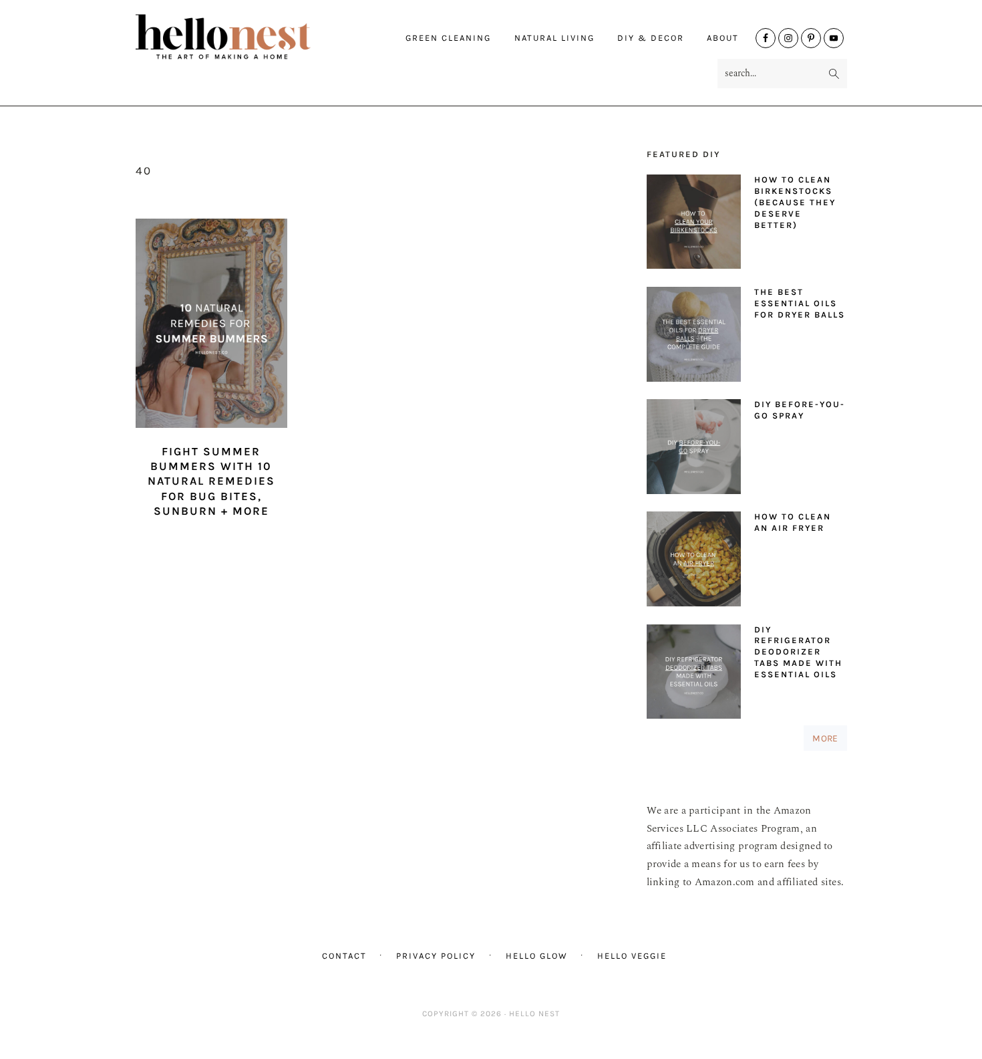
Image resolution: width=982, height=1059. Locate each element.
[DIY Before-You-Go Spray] (694, 449)
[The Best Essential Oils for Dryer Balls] (694, 337)
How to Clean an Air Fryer (792, 522)
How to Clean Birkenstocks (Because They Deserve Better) (795, 202)
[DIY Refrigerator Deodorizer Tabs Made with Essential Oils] (694, 674)
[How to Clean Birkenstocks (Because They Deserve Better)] (694, 224)
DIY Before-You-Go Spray (799, 410)
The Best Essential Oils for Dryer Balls (799, 303)
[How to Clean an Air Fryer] (694, 561)
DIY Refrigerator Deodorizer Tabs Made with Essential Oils (798, 652)
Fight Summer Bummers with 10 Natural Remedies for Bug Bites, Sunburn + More (211, 481)
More (825, 738)
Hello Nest (249, 37)
